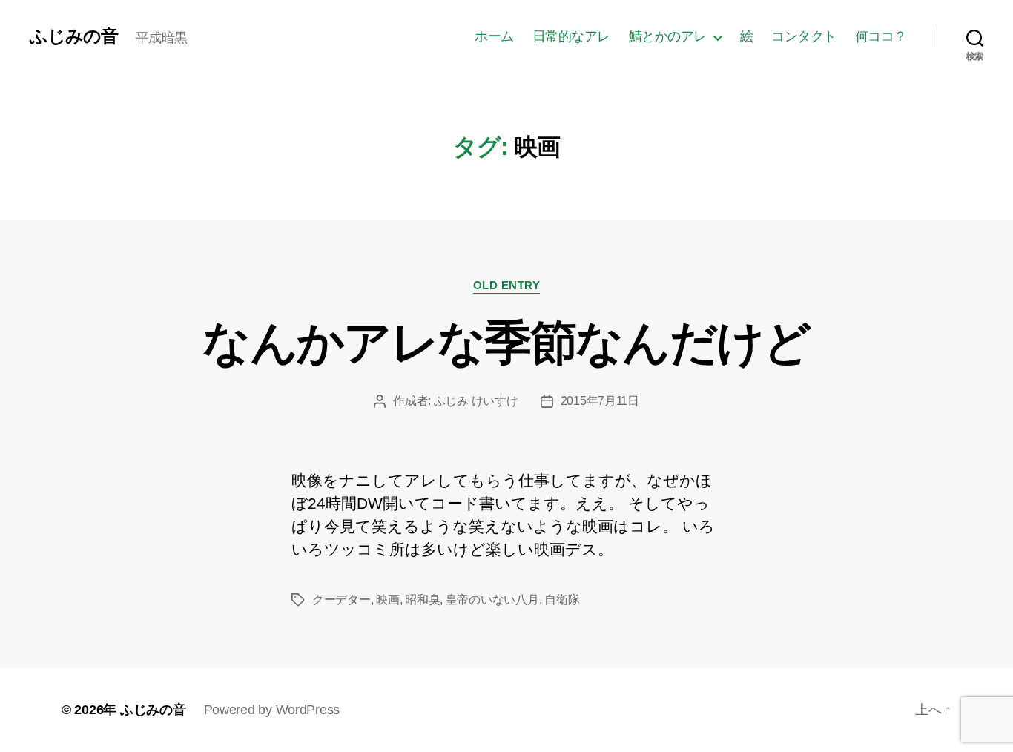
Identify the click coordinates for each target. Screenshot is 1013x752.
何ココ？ (881, 36)
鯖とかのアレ (668, 36)
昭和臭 (422, 599)
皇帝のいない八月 (492, 599)
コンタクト (804, 36)
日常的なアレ (571, 36)
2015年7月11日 (600, 401)
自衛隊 (561, 599)
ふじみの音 (74, 36)
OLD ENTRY (507, 285)
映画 (387, 599)
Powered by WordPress (272, 709)
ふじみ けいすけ (476, 401)
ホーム (494, 36)
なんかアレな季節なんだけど (506, 342)
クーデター (341, 599)
